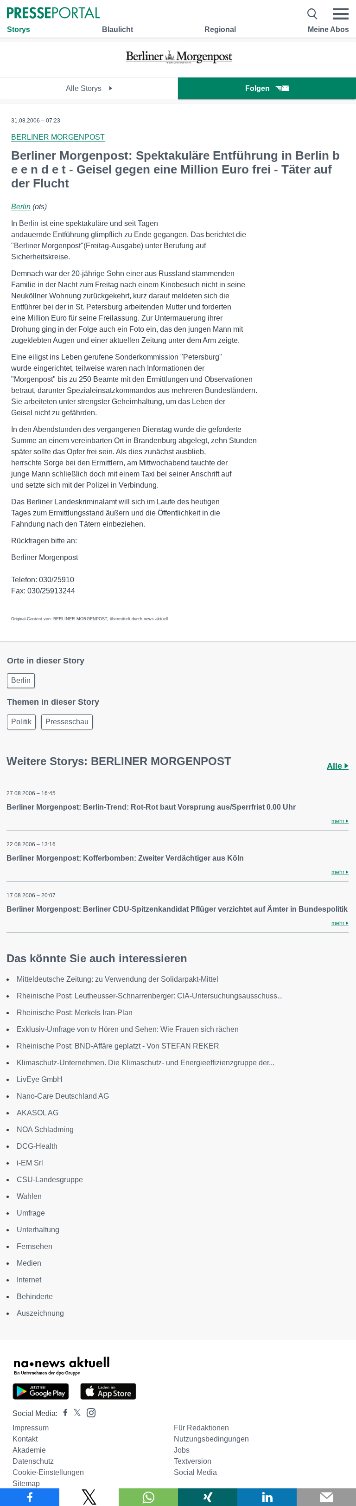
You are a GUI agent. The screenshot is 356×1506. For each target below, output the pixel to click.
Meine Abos (328, 29)
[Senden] (326, 1497)
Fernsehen (34, 1246)
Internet (29, 1280)
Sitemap (26, 1483)
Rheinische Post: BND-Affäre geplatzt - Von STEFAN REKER (118, 1046)
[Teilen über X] (89, 1497)
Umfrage (31, 1213)
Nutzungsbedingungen (211, 1439)
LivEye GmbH (40, 1079)
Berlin (21, 207)
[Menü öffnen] (340, 13)
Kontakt (25, 1439)
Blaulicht (117, 29)
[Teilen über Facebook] (29, 1497)
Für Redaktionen (201, 1428)
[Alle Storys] (178, 69)
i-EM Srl (30, 1163)
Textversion (192, 1461)
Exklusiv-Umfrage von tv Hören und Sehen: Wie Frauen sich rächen (128, 1029)
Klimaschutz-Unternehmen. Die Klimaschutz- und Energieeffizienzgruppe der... (145, 1063)
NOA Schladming (45, 1129)
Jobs (182, 1450)
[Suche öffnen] (312, 13)
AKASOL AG (37, 1113)
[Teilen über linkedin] (267, 1497)
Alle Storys (84, 88)
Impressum (31, 1428)
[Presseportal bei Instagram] (88, 1412)
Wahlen (29, 1196)
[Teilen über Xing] (207, 1497)
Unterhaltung (38, 1230)
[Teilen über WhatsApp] (148, 1497)
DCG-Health (37, 1146)
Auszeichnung (40, 1313)
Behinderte (35, 1296)
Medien (29, 1263)
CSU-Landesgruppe (50, 1180)
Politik (21, 722)
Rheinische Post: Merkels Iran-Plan (75, 1013)
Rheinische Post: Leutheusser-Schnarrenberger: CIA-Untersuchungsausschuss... (150, 996)
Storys (18, 29)
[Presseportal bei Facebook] (62, 1413)
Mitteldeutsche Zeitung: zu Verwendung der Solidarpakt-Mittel (117, 979)
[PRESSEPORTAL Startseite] (53, 14)
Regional (220, 29)
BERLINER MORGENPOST (58, 137)
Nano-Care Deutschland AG (63, 1096)
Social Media (195, 1472)
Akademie (29, 1450)
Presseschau (67, 722)
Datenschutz (33, 1461)
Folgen (257, 88)
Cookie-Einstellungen (48, 1472)
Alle (335, 766)
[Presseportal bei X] (74, 1413)
